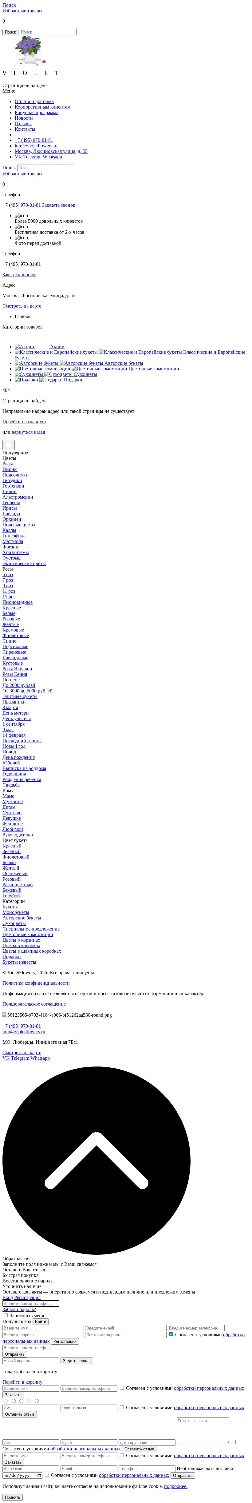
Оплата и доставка (34, 101)
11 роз (8, 591)
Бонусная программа (36, 112)
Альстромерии (17, 497)
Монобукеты (15, 912)
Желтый (10, 868)
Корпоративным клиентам (42, 107)
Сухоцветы (14, 923)
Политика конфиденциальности (36, 983)
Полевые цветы (18, 524)
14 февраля (14, 735)
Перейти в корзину (22, 1382)
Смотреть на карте (21, 306)
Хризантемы (15, 552)
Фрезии (10, 546)
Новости (24, 118)
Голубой (11, 895)
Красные (11, 607)
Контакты (25, 129)
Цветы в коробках (21, 945)
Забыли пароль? (19, 1309)
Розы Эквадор (17, 668)
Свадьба (11, 784)
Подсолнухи (15, 474)
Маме (8, 796)
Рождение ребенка (21, 779)
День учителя (16, 718)
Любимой (12, 829)
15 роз (8, 596)
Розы (7, 463)
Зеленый (11, 851)
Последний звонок (22, 740)
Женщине (12, 823)
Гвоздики (12, 480)
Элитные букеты (19, 696)
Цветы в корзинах (21, 940)
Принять (12, 1497)
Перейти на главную (24, 421)
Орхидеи (11, 519)
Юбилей (11, 762)
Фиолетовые (15, 635)
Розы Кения (14, 674)
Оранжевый (15, 873)
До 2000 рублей (18, 685)
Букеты (10, 906)
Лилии (9, 491)
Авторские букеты (21, 917)
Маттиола (12, 541)
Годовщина (14, 773)
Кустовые (12, 663)
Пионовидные (17, 602)
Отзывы (23, 123)
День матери (15, 713)
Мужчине (12, 801)
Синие (9, 641)
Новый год (14, 746)
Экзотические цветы (24, 563)
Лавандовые (15, 657)
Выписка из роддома (24, 768)
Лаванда (11, 513)
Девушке (11, 818)
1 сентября (13, 724)
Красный (12, 845)
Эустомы (12, 557)
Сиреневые (14, 652)
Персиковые (15, 646)
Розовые (11, 618)
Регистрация (27, 1297)
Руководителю (17, 834)
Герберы (11, 502)
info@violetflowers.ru (36, 145)
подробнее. (175, 1486)
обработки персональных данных (209, 1388)
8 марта (10, 707)
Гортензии (13, 485)
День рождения (18, 757)
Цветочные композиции (27, 934)
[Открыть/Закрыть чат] (8, 445)
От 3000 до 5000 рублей (27, 690)
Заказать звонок (58, 205)
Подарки (11, 956)
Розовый (11, 879)
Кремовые (13, 629)
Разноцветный (17, 884)
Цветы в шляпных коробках (31, 951)
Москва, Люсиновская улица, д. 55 (51, 151)
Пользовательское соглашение (34, 1004)
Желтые (10, 624)
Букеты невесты (19, 962)
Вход (7, 1297)
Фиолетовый (16, 856)
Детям (8, 807)
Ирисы (9, 508)
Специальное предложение (31, 928)
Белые (8, 613)
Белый (9, 862)
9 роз (7, 585)
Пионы (10, 469)
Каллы (9, 530)
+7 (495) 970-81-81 (34, 140)
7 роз (7, 580)
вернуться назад (28, 432)
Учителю (12, 812)
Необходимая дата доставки (206, 1468)
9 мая (8, 729)
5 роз (7, 574)
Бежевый (12, 890)
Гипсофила (14, 535)
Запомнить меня (27, 1315)
